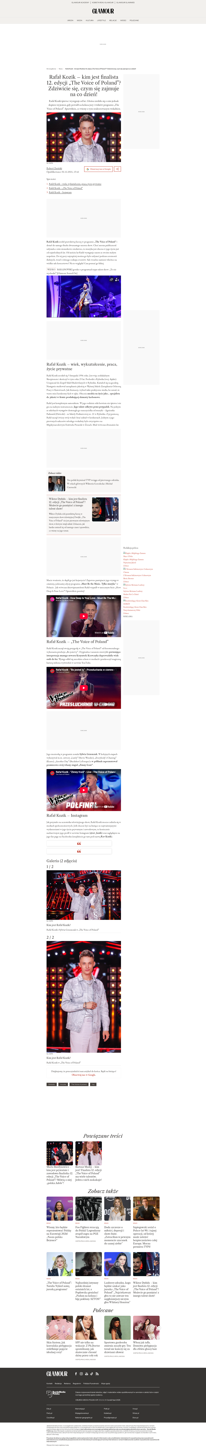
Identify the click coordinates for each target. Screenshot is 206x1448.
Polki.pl (106, 1409)
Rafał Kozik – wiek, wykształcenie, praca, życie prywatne (75, 183)
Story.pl (135, 1418)
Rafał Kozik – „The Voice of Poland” (66, 188)
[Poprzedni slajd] (47, 1328)
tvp (93, 1084)
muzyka (63, 1084)
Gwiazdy (51, 1084)
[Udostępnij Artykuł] (117, 169)
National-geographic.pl (83, 1418)
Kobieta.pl (107, 1413)
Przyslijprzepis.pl (110, 1418)
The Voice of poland (79, 1084)
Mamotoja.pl (80, 1409)
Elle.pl (49, 1409)
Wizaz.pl (136, 1413)
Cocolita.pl (50, 1418)
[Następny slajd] (159, 1328)
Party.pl (49, 1413)
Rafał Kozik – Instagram (60, 192)
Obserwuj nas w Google (100, 169)
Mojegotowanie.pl (82, 1413)
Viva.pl (135, 1409)
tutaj (67, 1445)
